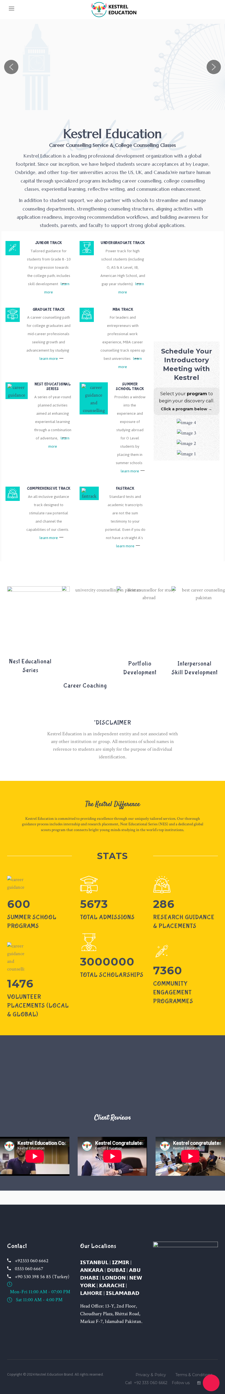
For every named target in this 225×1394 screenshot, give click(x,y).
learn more (49, 358)
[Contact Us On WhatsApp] (211, 1383)
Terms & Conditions (193, 1374)
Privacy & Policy (151, 1374)
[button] (11, 67)
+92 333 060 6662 (150, 1382)
